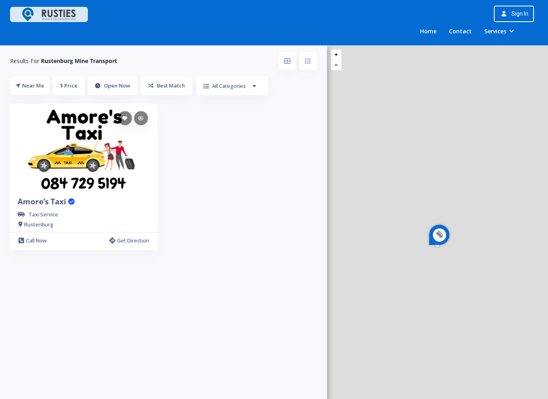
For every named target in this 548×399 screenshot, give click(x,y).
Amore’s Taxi (43, 201)
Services (495, 31)
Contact (460, 31)
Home (428, 31)
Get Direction (133, 240)
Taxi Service (43, 214)
